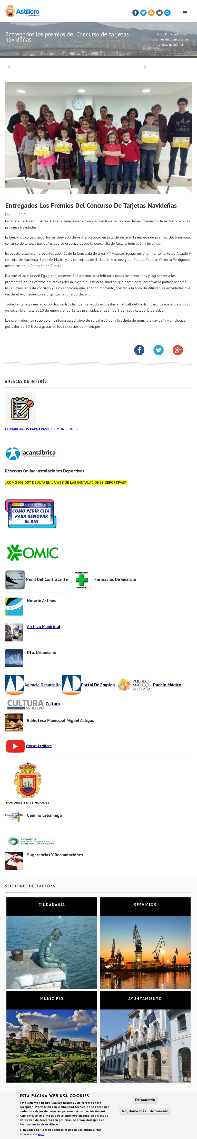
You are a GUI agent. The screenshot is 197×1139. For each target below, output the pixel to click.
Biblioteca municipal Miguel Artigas (60, 720)
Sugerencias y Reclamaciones (55, 855)
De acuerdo (145, 1100)
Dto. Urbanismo (41, 652)
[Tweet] (143, 13)
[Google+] (182, 351)
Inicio (158, 34)
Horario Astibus (41, 600)
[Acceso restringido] (159, 13)
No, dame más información (145, 1111)
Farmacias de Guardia (115, 579)
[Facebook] (135, 13)
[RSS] (151, 13)
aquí (41, 1134)
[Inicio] (22, 10)
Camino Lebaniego (44, 815)
